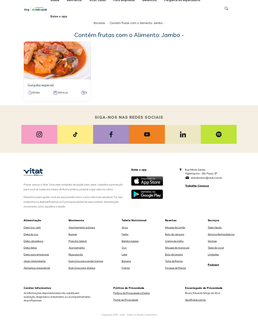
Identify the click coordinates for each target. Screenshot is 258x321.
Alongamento (77, 247)
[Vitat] (36, 9)
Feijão (125, 234)
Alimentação (32, 220)
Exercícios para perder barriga (86, 261)
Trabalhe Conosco (197, 185)
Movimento (76, 220)
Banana (126, 261)
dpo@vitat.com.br (195, 300)
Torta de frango (174, 261)
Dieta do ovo (31, 234)
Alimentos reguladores (37, 268)
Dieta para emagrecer (36, 254)
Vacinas (212, 241)
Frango (126, 268)
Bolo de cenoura (174, 234)
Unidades (213, 254)
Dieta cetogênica (33, 241)
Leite (124, 254)
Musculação (76, 254)
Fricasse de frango (175, 268)
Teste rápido (215, 227)
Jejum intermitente (35, 261)
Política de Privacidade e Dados (131, 293)
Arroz (125, 227)
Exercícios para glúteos (82, 268)
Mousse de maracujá (177, 247)
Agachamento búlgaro (82, 227)
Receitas (171, 220)
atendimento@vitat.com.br (206, 177)
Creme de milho (174, 241)
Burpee (73, 234)
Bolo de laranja (174, 254)
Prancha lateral (78, 241)
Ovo (124, 247)
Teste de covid (216, 247)
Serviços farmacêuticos (221, 234)
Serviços (213, 220)
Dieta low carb (32, 227)
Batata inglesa (130, 241)
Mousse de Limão (175, 227)
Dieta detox (30, 247)
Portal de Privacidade (125, 300)
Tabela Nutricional (134, 220)
